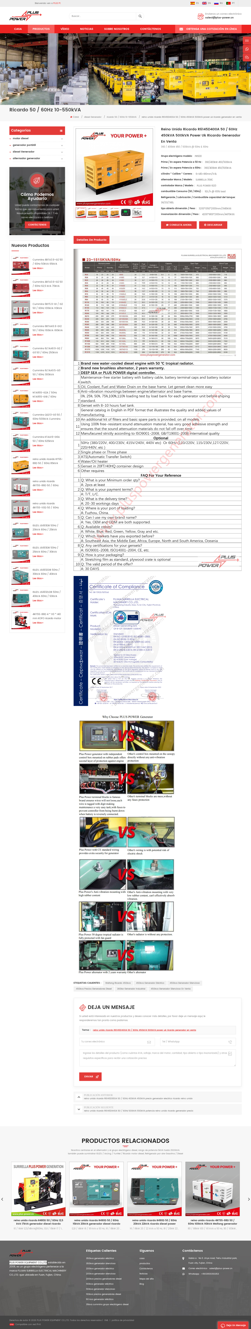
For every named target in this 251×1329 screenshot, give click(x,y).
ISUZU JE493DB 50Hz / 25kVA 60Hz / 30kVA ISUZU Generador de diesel (45, 550)
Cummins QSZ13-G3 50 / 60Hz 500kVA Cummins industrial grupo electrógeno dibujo (47, 417)
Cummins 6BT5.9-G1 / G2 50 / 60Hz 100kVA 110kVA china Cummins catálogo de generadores (48, 306)
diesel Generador (23, 152)
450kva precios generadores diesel (94, 989)
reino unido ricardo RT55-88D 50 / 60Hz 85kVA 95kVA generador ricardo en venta (48, 461)
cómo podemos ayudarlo (37, 197)
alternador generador (26, 158)
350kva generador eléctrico (100, 1258)
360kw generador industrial (131, 989)
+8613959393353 (210, 1274)
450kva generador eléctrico (150, 983)
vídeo (65, 29)
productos (145, 1263)
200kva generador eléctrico (100, 1268)
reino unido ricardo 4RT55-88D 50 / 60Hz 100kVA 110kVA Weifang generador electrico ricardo (46, 483)
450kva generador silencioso (185, 983)
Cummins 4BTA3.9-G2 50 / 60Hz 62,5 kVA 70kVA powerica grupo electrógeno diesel (48, 284)
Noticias (86, 29)
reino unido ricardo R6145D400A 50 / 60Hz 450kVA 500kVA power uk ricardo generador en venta (144, 1030)
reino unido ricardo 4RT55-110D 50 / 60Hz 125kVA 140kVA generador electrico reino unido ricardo (47, 506)
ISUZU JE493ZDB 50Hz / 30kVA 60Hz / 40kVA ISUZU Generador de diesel (46, 572)
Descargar (214, 225)
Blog (142, 1284)
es (197, 3)
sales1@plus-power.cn (219, 18)
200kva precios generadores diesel (104, 1279)
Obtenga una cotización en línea (211, 29)
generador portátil (24, 145)
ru (221, 3)
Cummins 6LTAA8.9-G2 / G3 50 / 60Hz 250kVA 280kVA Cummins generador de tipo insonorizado (47, 350)
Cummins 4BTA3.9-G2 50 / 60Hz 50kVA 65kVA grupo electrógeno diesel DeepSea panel (48, 262)
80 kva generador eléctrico (100, 1299)
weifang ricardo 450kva (118, 983)
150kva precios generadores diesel (103, 1294)
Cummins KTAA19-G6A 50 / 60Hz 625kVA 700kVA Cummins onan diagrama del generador (47, 439)
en (209, 3)
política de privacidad (123, 1320)
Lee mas (37, 268)
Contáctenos (150, 29)
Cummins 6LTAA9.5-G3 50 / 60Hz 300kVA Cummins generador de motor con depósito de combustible (47, 373)
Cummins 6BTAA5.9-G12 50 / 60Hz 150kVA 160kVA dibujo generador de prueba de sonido (48, 328)
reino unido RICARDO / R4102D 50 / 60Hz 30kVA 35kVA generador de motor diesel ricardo (214, 1222)
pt (233, 3)
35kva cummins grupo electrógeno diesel (107, 1304)
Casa (18, 29)
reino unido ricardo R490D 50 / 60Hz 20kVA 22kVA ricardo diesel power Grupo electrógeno (98, 1222)
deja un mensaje (236, 1325)
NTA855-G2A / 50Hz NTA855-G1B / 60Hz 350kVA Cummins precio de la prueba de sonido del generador (47, 395)
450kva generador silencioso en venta (171, 989)
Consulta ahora (181, 225)
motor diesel (21, 138)
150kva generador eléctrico (100, 1284)
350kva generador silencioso (101, 1263)
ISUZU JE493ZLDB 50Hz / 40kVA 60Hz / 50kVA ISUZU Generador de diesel (47, 594)
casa (142, 1258)
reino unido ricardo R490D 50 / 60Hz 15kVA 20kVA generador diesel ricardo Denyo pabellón (40, 1222)
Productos (41, 29)
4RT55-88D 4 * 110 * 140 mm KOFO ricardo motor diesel (47, 616)
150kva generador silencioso (100, 1289)
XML (106, 1320)
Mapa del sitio (147, 1279)
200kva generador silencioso (101, 1273)
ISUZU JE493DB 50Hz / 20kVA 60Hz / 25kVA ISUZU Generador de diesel (45, 528)
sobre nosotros (116, 29)
